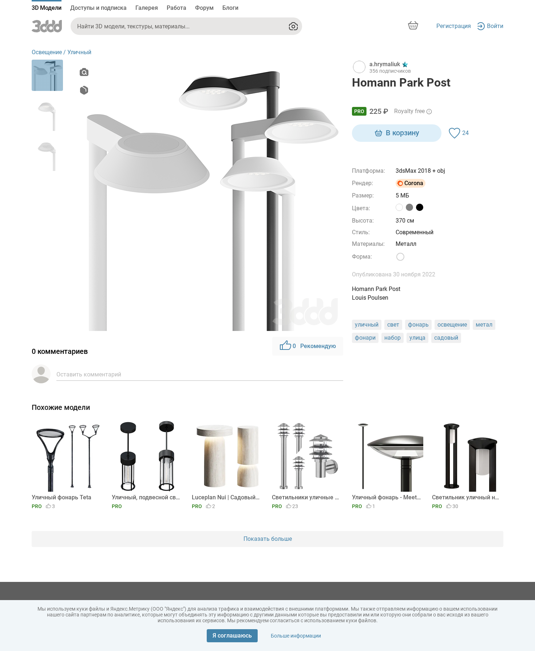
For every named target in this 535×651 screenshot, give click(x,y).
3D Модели (47, 7)
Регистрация (453, 26)
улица (417, 337)
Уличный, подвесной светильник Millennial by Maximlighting (146, 497)
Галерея (146, 7)
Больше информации (296, 636)
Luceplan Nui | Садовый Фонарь (226, 497)
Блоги (230, 7)
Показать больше (267, 538)
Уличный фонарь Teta (61, 497)
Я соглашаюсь (232, 635)
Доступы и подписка (98, 7)
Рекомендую (314, 346)
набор (392, 337)
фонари (365, 337)
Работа (176, 7)
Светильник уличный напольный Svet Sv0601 (466, 497)
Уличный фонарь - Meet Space (386, 497)
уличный (367, 324)
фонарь (418, 324)
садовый (446, 337)
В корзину (402, 132)
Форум (204, 7)
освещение (452, 324)
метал (484, 324)
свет (393, 324)
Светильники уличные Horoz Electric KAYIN (306, 497)
